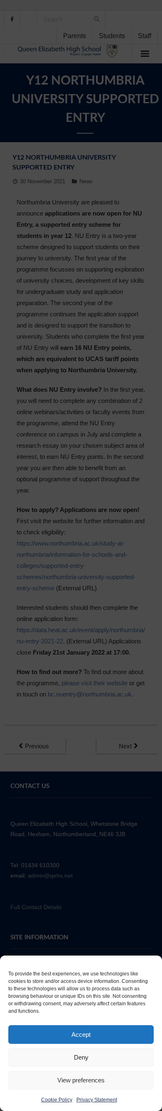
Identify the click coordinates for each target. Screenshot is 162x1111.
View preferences (81, 1080)
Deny (81, 1057)
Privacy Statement (96, 1099)
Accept (81, 1034)
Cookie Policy (56, 1099)
